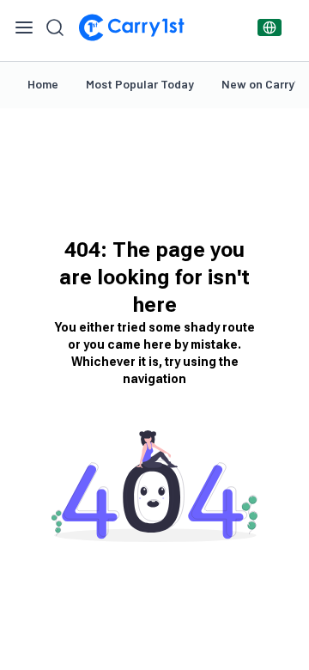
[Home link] (131, 27)
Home (42, 83)
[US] (270, 27)
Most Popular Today (140, 83)
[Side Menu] (24, 27)
